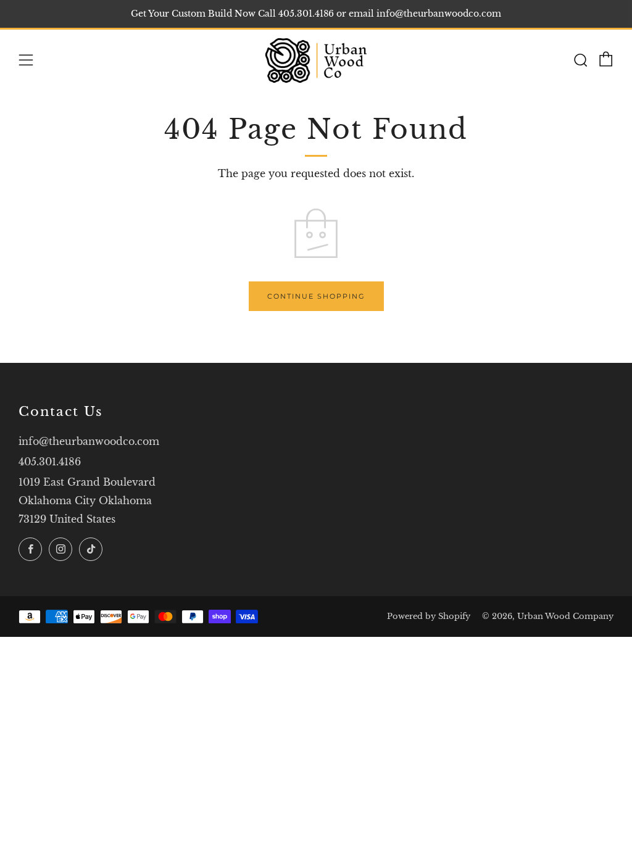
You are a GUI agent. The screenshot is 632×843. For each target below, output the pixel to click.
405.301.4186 (50, 461)
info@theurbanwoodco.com (89, 441)
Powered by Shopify (428, 616)
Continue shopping (316, 296)
